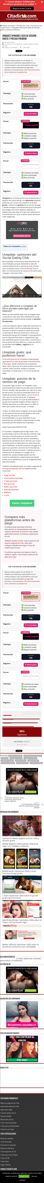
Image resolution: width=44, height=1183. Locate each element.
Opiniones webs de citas (9, 1106)
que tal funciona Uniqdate (33, 755)
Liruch (6, 495)
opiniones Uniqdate (15, 755)
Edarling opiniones (11, 490)
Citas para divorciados (9, 1155)
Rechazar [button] (34, 1176)
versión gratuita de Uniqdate (15, 359)
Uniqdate (5, 758)
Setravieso (36, 362)
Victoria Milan (32, 114)
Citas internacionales (8, 1123)
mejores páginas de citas (14, 543)
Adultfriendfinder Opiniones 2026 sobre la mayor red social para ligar (21, 921)
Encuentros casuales (8, 1145)
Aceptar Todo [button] (24, 1176)
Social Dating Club (29, 269)
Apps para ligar (6, 1110)
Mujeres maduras (7, 1148)
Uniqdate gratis (33, 760)
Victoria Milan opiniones (13, 478)
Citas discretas (6, 1142)
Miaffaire (7, 493)
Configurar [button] (22, 1180)
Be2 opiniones (9, 484)
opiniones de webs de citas (22, 532)
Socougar (7, 364)
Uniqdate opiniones (8, 763)
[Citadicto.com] (22, 17)
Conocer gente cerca (8, 1113)
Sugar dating (5, 1165)
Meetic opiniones (10, 487)
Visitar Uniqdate (22, 503)
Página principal (8, 26)
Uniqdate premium (36, 763)
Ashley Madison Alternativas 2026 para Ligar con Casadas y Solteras (20, 845)
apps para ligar (10, 557)
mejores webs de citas (13, 469)
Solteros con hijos (7, 1129)
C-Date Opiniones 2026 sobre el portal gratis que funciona (20, 897)
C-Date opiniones (10, 481)
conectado (37, 959)
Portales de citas (22, 26)
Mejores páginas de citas (9, 1103)
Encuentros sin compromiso (13, 44)
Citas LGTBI (4, 1158)
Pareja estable (5, 1116)
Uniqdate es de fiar (30, 758)
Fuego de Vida (9, 475)
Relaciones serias (6, 1120)
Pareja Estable (27, 44)
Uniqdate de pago (16, 758)
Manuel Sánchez (9, 42)
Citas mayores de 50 (8, 1152)
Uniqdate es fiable (7, 760)
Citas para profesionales (9, 1126)
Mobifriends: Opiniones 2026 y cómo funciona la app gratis (19, 872)
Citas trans (4, 1161)
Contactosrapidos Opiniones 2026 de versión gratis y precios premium (29, 805)
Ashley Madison (31, 192)
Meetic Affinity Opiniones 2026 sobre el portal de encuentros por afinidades (20, 945)
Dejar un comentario (11, 47)
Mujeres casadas (6, 1138)
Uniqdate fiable (21, 760)
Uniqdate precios (22, 763)
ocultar (23, 246)
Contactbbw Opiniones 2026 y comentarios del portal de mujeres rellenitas (14, 799)
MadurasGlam (32, 153)
